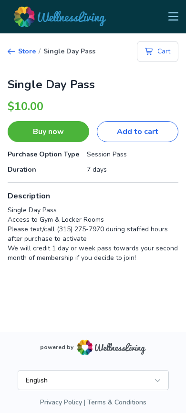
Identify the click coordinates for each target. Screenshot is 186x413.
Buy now (48, 131)
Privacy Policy (61, 402)
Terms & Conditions (116, 402)
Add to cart (137, 131)
